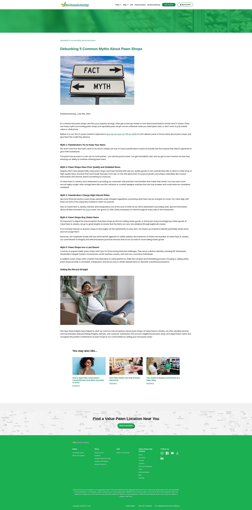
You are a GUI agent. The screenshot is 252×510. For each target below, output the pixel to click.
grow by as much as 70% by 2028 (121, 134)
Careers (141, 461)
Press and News (144, 472)
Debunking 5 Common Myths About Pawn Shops (77, 40)
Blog (140, 475)
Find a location (140, 5)
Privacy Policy (130, 506)
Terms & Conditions (145, 506)
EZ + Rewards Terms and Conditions (167, 506)
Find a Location (126, 425)
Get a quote (168, 5)
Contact (141, 463)
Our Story (142, 458)
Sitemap (141, 478)
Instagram (162, 454)
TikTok (177, 454)
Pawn (117, 5)
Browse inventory (154, 5)
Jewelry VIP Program (101, 461)
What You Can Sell (123, 453)
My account (186, 5)
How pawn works (78, 453)
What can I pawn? (78, 456)
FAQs (140, 469)
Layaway (97, 456)
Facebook (167, 454)
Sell (131, 5)
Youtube (172, 454)
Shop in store (98, 453)
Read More (76, 386)
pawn (96, 123)
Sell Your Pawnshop (145, 466)
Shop (125, 5)
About (141, 455)
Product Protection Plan (102, 458)
